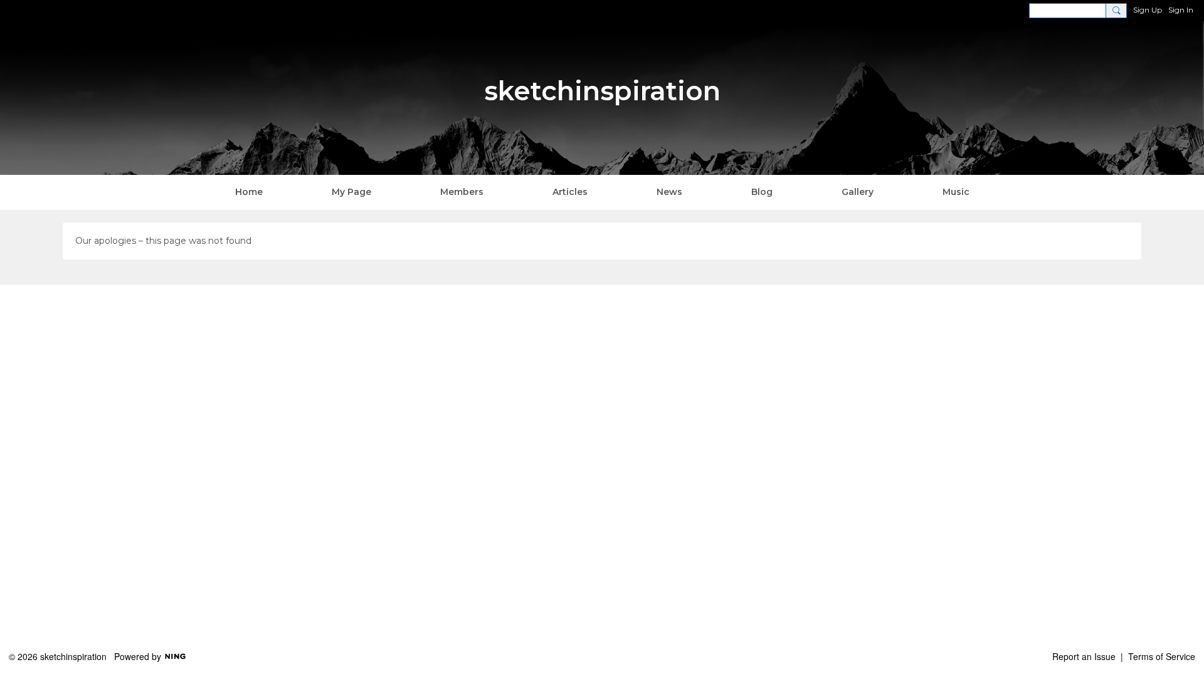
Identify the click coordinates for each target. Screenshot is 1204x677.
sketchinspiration (602, 91)
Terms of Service (1161, 656)
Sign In (1180, 9)
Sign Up (1147, 9)
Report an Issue (1084, 656)
